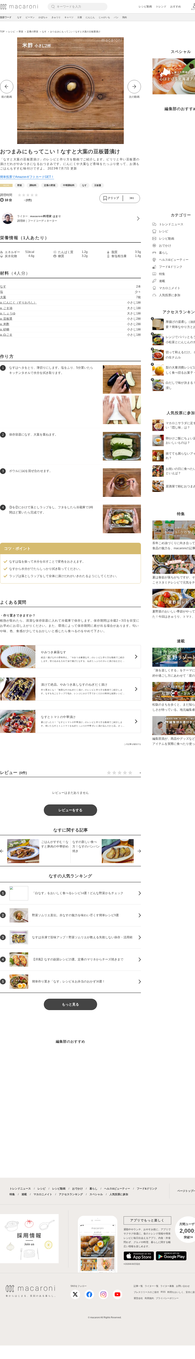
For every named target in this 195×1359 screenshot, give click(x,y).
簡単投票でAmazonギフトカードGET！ (27, 176)
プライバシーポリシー (167, 1298)
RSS (163, 1292)
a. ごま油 (6, 308)
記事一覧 (138, 1286)
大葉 (3, 297)
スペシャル (96, 1194)
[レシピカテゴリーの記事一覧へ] (6, 185)
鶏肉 (124, 17)
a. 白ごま (6, 334)
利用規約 (149, 1298)
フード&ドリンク (147, 1188)
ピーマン (30, 17)
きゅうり (56, 17)
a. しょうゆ (7, 313)
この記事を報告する (132, 744)
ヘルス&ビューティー (117, 1188)
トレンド (161, 6)
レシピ (42, 1188)
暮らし (94, 1188)
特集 (12, 1194)
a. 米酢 (4, 324)
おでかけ (77, 1188)
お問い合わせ (183, 1286)
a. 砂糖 (4, 329)
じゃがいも (104, 17)
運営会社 (138, 1298)
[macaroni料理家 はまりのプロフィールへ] (70, 219)
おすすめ (175, 6)
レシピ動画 (145, 6)
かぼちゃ (43, 17)
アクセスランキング (71, 1194)
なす (19, 17)
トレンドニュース (20, 1188)
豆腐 (79, 17)
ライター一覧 (151, 1286)
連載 (24, 1194)
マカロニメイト (43, 1194)
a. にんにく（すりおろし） (18, 302)
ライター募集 (167, 1286)
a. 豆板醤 (6, 318)
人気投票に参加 (118, 1194)
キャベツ (69, 17)
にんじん (90, 17)
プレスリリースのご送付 (146, 1292)
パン (116, 17)
